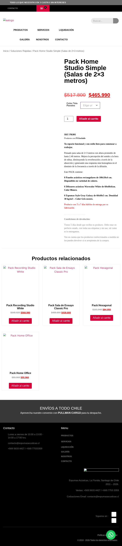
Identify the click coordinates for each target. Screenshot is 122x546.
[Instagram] (114, 520)
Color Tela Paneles (72, 104)
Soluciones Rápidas (20, 51)
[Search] (116, 20)
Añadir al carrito (88, 118)
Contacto (61, 39)
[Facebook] (114, 514)
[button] (111, 535)
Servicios (43, 30)
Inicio (6, 51)
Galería (25, 39)
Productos (21, 30)
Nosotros (42, 39)
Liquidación (66, 30)
